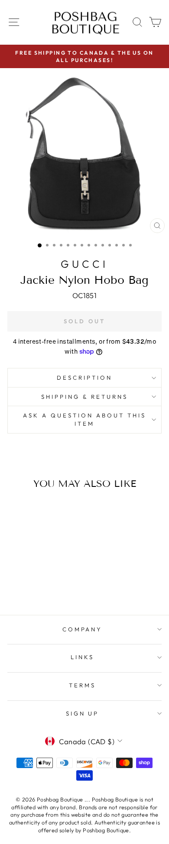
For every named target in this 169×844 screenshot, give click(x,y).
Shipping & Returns (84, 396)
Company (82, 629)
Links (82, 657)
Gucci (84, 263)
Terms (82, 685)
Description (84, 377)
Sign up (82, 713)
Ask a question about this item (84, 419)
